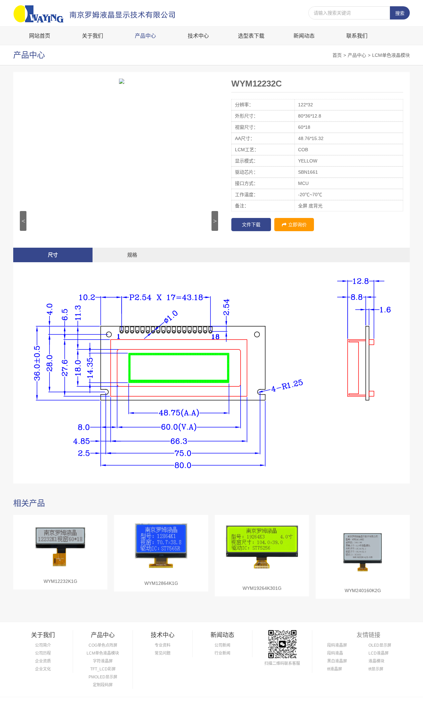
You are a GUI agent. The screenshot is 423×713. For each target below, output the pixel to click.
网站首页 (39, 36)
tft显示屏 (375, 669)
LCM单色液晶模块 (391, 55)
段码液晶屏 (337, 645)
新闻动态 (304, 36)
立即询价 (297, 224)
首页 (337, 55)
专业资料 (163, 645)
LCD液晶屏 (378, 653)
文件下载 (251, 224)
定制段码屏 (103, 685)
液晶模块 (376, 661)
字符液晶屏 (103, 661)
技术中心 (198, 36)
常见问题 (163, 653)
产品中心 (145, 36)
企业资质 (43, 661)
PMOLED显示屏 (103, 677)
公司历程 (43, 653)
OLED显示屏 (379, 645)
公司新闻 (222, 645)
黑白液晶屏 (337, 661)
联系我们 (356, 36)
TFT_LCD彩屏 (103, 669)
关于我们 (92, 36)
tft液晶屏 (334, 669)
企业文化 (43, 669)
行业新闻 (222, 653)
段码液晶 (335, 653)
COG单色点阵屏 (103, 645)
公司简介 (43, 645)
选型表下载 (251, 36)
